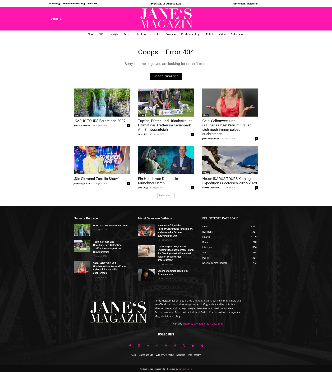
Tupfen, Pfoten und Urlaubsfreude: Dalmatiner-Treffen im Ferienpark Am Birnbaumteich (165, 125)
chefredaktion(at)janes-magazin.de (203, 323)
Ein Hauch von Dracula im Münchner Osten (158, 181)
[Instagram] (139, 345)
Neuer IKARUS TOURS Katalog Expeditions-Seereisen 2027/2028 (229, 181)
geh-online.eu (185, 368)
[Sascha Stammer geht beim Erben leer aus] (146, 275)
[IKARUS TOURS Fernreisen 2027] (102, 102)
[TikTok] (175, 345)
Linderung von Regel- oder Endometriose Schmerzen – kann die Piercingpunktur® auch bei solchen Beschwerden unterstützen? (176, 253)
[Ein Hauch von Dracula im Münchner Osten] (166, 160)
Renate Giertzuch (82, 125)
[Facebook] (130, 345)
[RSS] (166, 345)
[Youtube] (193, 345)
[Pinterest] (157, 345)
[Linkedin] (148, 345)
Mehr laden (164, 195)
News (77, 115)
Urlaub (206, 173)
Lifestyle (142, 173)
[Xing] (202, 345)
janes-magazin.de (210, 138)
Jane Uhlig (142, 134)
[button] (57, 18)
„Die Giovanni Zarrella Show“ (96, 179)
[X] (184, 345)
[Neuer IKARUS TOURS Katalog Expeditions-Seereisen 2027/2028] (230, 160)
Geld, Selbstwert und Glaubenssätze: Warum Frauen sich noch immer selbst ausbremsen (227, 127)
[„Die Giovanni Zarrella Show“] (102, 160)
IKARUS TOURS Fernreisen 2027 (100, 121)
